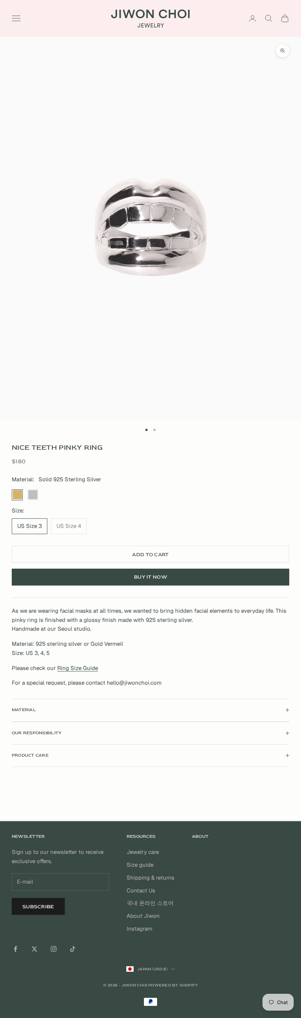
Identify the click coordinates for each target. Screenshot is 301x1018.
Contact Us (141, 890)
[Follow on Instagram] (53, 949)
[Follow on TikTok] (72, 949)
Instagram (139, 928)
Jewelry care (143, 851)
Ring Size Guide (77, 667)
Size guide (140, 864)
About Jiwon (143, 915)
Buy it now (150, 577)
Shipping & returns (150, 877)
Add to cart (150, 554)
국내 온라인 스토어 (150, 902)
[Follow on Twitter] (34, 949)
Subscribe (38, 906)
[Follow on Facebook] (15, 949)
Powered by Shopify (173, 985)
